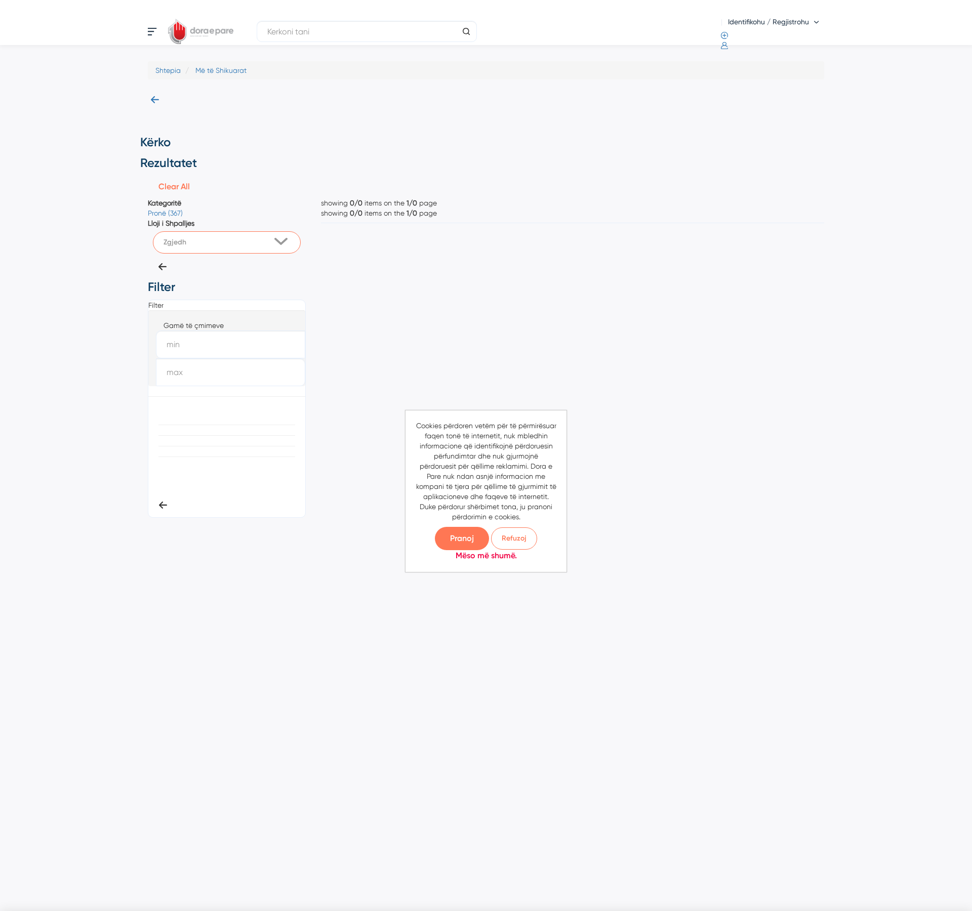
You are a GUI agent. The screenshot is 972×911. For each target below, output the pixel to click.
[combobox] (227, 242)
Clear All (174, 186)
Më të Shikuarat (221, 70)
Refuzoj (514, 538)
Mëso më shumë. (486, 555)
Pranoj (462, 538)
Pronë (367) (165, 213)
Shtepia (168, 70)
